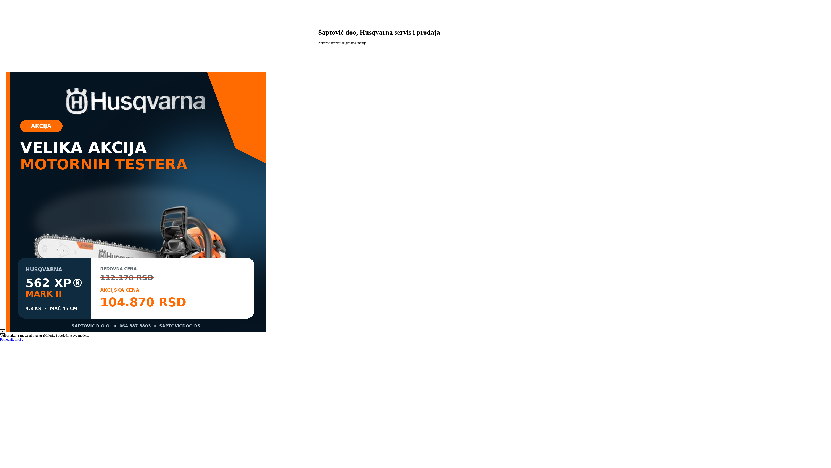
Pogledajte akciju (11, 339)
